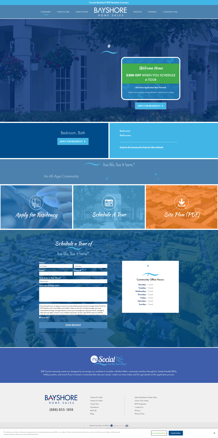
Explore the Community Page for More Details (141, 147)
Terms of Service (78, 332)
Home (110, 12)
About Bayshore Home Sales (146, 397)
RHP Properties (140, 404)
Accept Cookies (176, 433)
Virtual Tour (137, 11)
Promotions (152, 11)
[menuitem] (110, 12)
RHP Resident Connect (117, 2)
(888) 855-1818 (61, 409)
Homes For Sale (63, 11)
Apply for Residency (151, 105)
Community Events (170, 11)
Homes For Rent (82, 11)
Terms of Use (139, 413)
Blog (92, 413)
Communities (46, 11)
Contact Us (139, 407)
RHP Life (93, 410)
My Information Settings (159, 433)
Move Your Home (142, 400)
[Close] (214, 433)
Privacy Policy (68, 332)
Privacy (137, 410)
